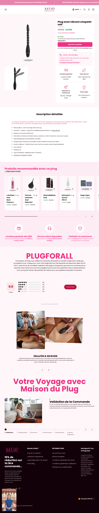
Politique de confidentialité (62, 467)
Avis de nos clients (34, 453)
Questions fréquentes (35, 457)
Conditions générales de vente (63, 460)
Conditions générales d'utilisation (64, 464)
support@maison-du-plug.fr (37, 460)
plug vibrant (56, 130)
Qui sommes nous (58, 453)
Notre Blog (31, 464)
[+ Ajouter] (17, 189)
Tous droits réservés (26, 506)
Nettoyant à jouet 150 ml (66, 197)
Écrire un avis (70, 287)
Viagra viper (85, 195)
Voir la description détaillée (66, 33)
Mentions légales (58, 457)
